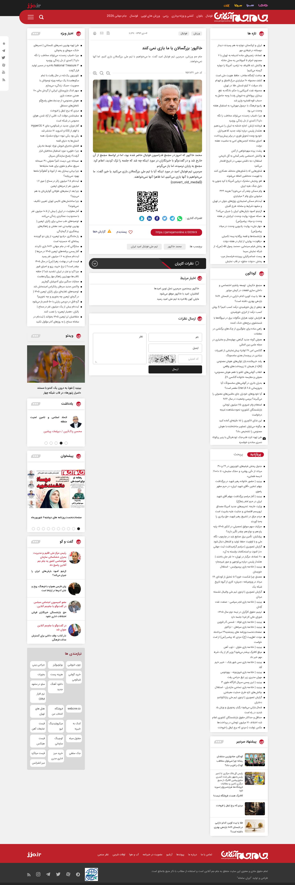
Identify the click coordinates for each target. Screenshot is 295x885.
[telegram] (3, 51)
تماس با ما (206, 854)
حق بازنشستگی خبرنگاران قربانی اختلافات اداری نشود (49, 614)
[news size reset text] (102, 73)
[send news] (102, 34)
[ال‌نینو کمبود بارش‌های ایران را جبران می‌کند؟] (74, 564)
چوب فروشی (74, 665)
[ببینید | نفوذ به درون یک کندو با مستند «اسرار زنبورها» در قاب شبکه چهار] (56, 364)
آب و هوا (134, 854)
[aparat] (3, 66)
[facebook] (157, 218)
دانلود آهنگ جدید (56, 687)
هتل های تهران (40, 711)
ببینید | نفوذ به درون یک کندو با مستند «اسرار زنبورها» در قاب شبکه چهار (59, 390)
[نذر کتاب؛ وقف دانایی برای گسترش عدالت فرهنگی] (74, 633)
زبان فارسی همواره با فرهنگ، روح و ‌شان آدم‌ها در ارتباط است (49, 589)
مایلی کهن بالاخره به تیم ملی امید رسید (178, 299)
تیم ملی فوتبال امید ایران (144, 246)
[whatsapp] (179, 218)
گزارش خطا (99, 232)
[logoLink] (241, 17)
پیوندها (180, 854)
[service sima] (238, 6)
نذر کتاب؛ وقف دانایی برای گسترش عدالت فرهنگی (49, 638)
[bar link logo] (34, 6)
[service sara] (250, 6)
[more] (219, 741)
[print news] (95, 34)
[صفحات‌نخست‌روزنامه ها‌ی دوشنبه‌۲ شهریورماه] (56, 489)
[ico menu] (32, 17)
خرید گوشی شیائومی (74, 677)
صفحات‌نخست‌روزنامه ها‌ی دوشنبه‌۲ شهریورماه (56, 517)
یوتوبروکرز (58, 665)
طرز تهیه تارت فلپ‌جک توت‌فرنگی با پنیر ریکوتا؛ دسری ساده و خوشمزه (237, 440)
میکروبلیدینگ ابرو (56, 726)
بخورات (41, 674)
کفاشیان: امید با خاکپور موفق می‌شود (179, 294)
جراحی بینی (38, 665)
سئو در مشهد (38, 684)
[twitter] (3, 59)
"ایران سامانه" (244, 878)
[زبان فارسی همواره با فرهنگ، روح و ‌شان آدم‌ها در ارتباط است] (74, 588)
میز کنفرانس (38, 763)
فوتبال (184, 34)
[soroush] (141, 218)
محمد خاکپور (175, 246)
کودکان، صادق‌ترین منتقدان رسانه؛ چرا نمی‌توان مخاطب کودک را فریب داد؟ (230, 761)
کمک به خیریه (77, 726)
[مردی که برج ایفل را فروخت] (254, 808)
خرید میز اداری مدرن (57, 756)
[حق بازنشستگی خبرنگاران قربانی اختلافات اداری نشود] (74, 609)
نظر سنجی (103, 854)
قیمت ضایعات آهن (38, 726)
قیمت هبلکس (41, 741)
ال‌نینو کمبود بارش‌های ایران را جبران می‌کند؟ (49, 573)
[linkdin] (149, 218)
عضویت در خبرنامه (152, 854)
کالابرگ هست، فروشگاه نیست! (228, 796)
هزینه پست (56, 674)
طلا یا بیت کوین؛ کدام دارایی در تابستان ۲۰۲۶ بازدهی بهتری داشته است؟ (228, 827)
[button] (66, 443)
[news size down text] (108, 73)
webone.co (74, 709)
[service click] (227, 6)
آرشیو (169, 854)
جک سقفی (75, 753)
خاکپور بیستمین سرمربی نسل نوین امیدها (176, 288)
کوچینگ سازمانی (58, 741)
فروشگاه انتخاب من (57, 711)
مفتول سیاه (75, 738)
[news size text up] (95, 73)
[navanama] (263, 6)
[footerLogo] (244, 855)
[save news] (108, 34)
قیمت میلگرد (38, 753)
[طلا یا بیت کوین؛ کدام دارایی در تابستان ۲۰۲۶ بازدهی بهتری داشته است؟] (254, 826)
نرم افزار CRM (41, 696)
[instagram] (3, 44)
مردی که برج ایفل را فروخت (229, 806)
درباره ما (192, 854)
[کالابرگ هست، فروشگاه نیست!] (254, 785)
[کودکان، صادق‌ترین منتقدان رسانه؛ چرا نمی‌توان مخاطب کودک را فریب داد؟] (254, 760)
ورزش (196, 34)
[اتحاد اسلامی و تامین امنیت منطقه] (75, 421)
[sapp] (3, 73)
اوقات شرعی (119, 854)
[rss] (3, 80)
